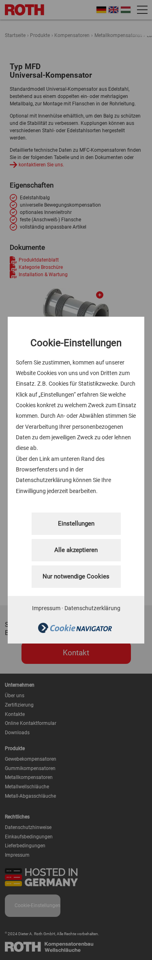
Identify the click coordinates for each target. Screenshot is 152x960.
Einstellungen (76, 523)
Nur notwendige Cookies (76, 576)
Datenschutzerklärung (92, 608)
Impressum (46, 608)
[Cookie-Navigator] (75, 631)
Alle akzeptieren (76, 550)
